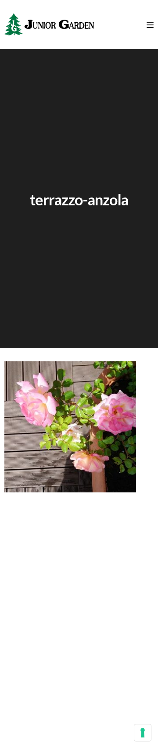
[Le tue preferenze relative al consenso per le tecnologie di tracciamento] (142, 732)
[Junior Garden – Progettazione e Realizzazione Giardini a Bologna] (49, 24)
